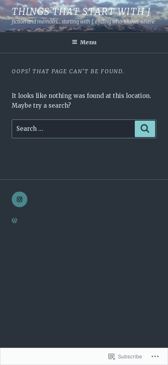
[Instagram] (19, 199)
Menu (88, 42)
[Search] (145, 129)
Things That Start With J (81, 11)
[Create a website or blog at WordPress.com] (14, 220)
